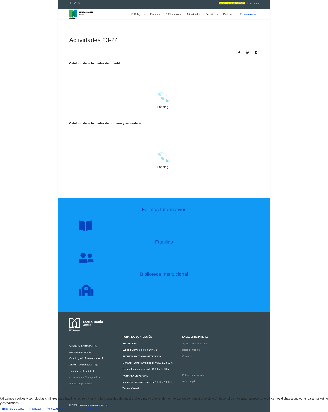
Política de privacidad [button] (59, 408)
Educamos (253, 3)
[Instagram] (79, 3)
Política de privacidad (80, 383)
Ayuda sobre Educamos (195, 343)
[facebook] (70, 3)
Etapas (154, 14)
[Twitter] (247, 52)
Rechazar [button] (35, 408)
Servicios (210, 14)
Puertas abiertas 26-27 (232, 3)
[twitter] (74, 3)
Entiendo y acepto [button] (13, 408)
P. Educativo (172, 14)
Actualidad (192, 14)
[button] (91, 409)
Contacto (187, 356)
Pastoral (227, 14)
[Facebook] (239, 52)
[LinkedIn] (256, 52)
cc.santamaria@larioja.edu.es (85, 377)
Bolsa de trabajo (191, 349)
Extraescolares (248, 14)
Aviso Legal (188, 381)
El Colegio (136, 14)
